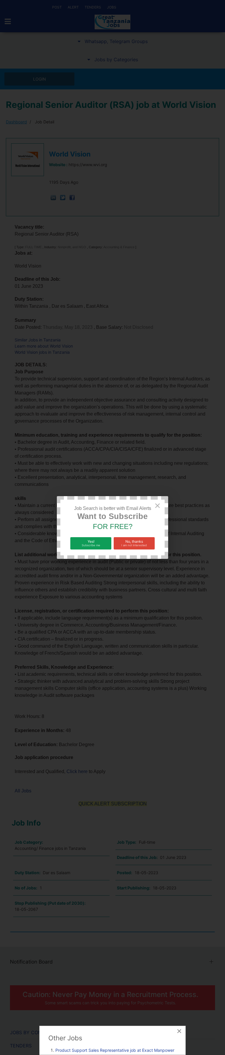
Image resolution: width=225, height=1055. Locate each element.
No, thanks (134, 543)
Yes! (91, 543)
